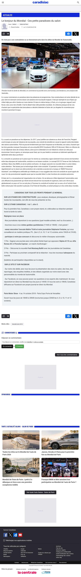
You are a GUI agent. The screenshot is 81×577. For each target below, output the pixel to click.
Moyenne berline (8, 550)
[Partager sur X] (76, 33)
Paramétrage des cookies (63, 555)
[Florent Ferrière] (4, 29)
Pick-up (23, 554)
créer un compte (38, 342)
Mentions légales (61, 550)
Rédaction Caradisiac (37, 562)
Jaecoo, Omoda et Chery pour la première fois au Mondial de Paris (57, 453)
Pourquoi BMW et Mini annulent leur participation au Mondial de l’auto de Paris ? (58, 480)
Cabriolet (23, 550)
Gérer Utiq (59, 557)
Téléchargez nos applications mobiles (18, 540)
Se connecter (7, 346)
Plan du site (59, 548)
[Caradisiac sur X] (10, 535)
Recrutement (62, 562)
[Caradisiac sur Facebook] (5, 535)
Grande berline (7, 552)
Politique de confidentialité (63, 552)
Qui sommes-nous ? (51, 562)
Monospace (6, 556)
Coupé (22, 549)
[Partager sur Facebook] (68, 33)
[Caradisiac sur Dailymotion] (15, 535)
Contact (17, 562)
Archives (58, 546)
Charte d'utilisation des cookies (64, 553)
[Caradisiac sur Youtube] (20, 535)
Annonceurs (25, 562)
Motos (40, 549)
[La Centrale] (27, 574)
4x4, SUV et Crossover (27, 552)
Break (5, 554)
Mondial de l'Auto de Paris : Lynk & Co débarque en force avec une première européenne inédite (17, 482)
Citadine (5, 549)
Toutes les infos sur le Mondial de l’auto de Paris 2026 (19, 453)
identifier (29, 342)
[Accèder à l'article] (21, 440)
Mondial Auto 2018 (17, 324)
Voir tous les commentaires (67, 355)
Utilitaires (23, 556)
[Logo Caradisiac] (40, 4)
